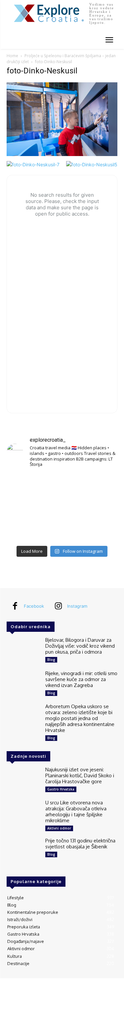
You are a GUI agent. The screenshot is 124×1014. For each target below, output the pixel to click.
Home (12, 56)
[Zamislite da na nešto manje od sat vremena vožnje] (24, 507)
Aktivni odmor (59, 828)
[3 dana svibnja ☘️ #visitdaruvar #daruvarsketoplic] (100, 507)
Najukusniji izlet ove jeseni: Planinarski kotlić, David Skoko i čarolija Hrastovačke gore (79, 775)
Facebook (34, 606)
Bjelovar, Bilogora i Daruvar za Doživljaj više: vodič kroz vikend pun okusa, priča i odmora (80, 646)
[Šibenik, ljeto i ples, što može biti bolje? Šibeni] (100, 485)
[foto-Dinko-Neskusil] (62, 154)
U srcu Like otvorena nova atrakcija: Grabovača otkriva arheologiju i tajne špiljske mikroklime (75, 811)
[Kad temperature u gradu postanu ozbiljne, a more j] (24, 530)
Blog (51, 659)
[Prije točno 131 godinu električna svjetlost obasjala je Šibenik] (23, 851)
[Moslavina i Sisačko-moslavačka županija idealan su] (100, 530)
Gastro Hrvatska (60, 789)
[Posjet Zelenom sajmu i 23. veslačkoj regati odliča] (62, 530)
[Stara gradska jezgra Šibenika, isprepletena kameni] (24, 485)
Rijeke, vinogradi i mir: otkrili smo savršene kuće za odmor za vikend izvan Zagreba (81, 679)
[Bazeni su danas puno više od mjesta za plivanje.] (62, 485)
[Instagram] (58, 606)
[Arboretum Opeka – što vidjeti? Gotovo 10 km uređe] (62, 507)
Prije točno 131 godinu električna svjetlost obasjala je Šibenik (80, 843)
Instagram (77, 606)
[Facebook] (15, 606)
